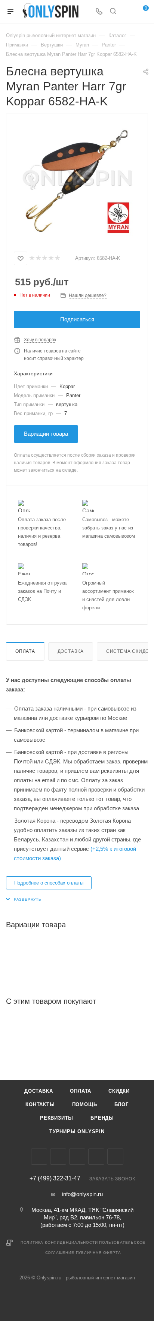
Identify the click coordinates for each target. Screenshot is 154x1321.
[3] (44, 258)
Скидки (119, 1091)
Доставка (71, 651)
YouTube (96, 1157)
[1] (31, 258)
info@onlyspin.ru (82, 1194)
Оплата (25, 651)
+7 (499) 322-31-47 (55, 1179)
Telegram (77, 1157)
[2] (38, 258)
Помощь (84, 1104)
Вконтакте (39, 1157)
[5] (57, 258)
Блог (121, 1104)
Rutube (115, 1157)
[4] (50, 258)
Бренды (102, 1118)
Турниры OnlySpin (77, 1131)
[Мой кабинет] (127, 12)
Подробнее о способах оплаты (48, 883)
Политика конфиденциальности (59, 1242)
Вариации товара (46, 433)
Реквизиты (56, 1118)
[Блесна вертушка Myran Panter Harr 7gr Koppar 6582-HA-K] (77, 180)
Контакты (40, 1104)
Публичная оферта (98, 1253)
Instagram (58, 1157)
